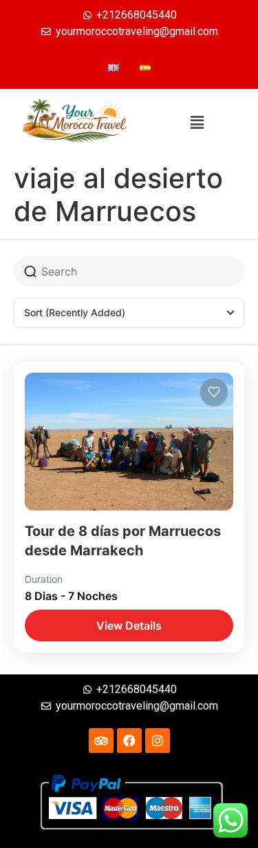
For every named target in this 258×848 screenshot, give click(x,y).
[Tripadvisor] (101, 740)
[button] (196, 123)
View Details (129, 625)
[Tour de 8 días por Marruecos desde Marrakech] (129, 441)
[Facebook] (129, 740)
